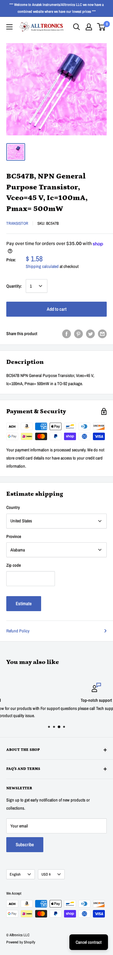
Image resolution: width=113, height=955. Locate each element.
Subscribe (25, 844)
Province (13, 536)
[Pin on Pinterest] (78, 333)
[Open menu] (9, 26)
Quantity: (14, 286)
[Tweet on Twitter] (90, 333)
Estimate (24, 603)
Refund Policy (18, 631)
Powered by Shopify (20, 942)
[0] (101, 27)
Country (13, 507)
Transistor (17, 223)
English (15, 874)
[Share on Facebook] (66, 333)
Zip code (13, 565)
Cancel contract (89, 942)
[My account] (89, 26)
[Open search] (76, 26)
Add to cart (57, 309)
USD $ (46, 874)
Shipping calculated (42, 266)
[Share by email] (102, 333)
